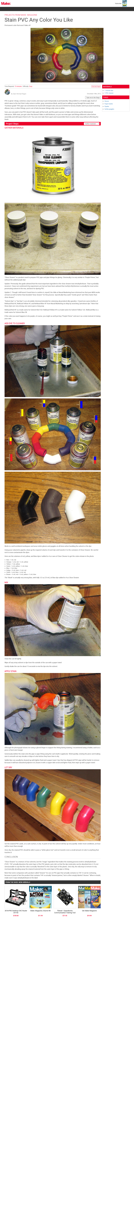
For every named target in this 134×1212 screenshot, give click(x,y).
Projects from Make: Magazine (21, 15)
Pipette (106, 106)
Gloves (106, 101)
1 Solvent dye (108, 90)
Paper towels (108, 104)
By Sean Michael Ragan (18, 94)
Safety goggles (109, 109)
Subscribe (118, 3)
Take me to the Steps (93, 98)
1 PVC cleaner (108, 93)
